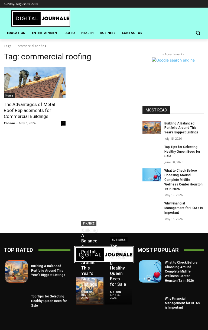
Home (9, 95)
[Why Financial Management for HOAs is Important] (151, 207)
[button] (197, 33)
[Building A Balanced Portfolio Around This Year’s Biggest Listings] (151, 127)
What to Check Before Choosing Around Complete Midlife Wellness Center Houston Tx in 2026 (183, 180)
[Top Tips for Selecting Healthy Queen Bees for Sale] (151, 151)
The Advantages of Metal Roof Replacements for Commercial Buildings (29, 110)
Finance (89, 223)
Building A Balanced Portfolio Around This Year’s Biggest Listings (181, 127)
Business (119, 239)
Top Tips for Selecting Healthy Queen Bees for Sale (182, 151)
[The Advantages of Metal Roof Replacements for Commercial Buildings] (35, 82)
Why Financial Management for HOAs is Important (183, 207)
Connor (9, 123)
